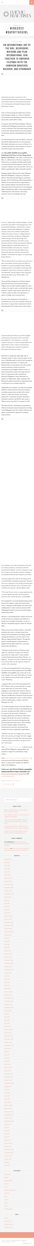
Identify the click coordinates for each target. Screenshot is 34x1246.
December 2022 (8, 998)
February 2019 (8, 1143)
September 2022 (9, 1007)
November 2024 (8, 925)
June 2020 (7, 1093)
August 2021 (7, 1048)
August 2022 (7, 1011)
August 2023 (7, 973)
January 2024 (8, 957)
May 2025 (7, 906)
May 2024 (7, 944)
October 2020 (8, 1080)
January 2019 (8, 1146)
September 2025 (9, 894)
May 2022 (7, 1020)
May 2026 (7, 868)
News (20, 41)
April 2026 (7, 872)
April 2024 (7, 947)
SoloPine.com (12, 1242)
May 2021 (7, 1058)
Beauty (6, 1177)
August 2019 (7, 1124)
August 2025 (7, 897)
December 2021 (8, 1036)
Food (5, 1187)
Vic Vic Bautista (15, 781)
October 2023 (8, 966)
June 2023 (7, 979)
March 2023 (7, 988)
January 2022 (8, 1033)
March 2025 (7, 913)
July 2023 (6, 976)
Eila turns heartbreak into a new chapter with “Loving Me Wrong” (15, 810)
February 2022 (8, 1029)
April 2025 (7, 910)
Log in (6, 1218)
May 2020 (7, 1096)
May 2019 (7, 1134)
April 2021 (7, 1061)
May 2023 (7, 982)
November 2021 (8, 1039)
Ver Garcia (7, 848)
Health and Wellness (10, 1190)
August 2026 (7, 859)
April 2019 (7, 1137)
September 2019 (9, 1121)
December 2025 (8, 884)
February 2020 (8, 1105)
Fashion (6, 1184)
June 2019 (7, 1130)
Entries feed (7, 1221)
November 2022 (8, 1001)
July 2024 (6, 938)
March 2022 (7, 1026)
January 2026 (8, 881)
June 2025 (7, 903)
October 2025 (8, 891)
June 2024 (7, 941)
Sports (6, 1199)
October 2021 (8, 1042)
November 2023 (8, 963)
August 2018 (7, 1159)
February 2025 (8, 916)
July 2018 (6, 1162)
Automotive (7, 1174)
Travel (6, 1206)
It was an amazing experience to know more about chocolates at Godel (16, 843)
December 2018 (8, 1149)
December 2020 (8, 1074)
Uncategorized (8, 1209)
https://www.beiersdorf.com (13, 747)
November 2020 (8, 1077)
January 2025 (8, 919)
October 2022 (8, 1004)
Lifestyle (15, 41)
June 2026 (7, 865)
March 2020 (7, 1102)
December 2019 (8, 1111)
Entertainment (8, 1180)
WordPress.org (8, 1227)
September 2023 (9, 969)
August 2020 (7, 1086)
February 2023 (8, 992)
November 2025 (8, 887)
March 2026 (7, 875)
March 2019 (7, 1140)
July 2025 (6, 900)
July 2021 (6, 1052)
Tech (5, 1203)
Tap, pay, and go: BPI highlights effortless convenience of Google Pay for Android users (16, 821)
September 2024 (9, 932)
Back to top (27, 1243)
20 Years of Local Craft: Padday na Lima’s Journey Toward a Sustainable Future (16, 832)
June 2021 (7, 1055)
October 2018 (8, 1156)
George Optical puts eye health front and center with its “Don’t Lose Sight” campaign (16, 827)
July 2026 (6, 862)
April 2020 (7, 1099)
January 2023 (8, 995)
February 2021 (8, 1067)
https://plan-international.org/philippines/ (17, 758)
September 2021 (9, 1045)
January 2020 (8, 1108)
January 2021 (8, 1070)
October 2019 (8, 1118)
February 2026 (8, 878)
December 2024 (8, 922)
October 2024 (8, 928)
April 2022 (7, 1023)
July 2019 (6, 1127)
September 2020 (9, 1083)
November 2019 (8, 1115)
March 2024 (7, 951)
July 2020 (6, 1089)
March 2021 (7, 1064)
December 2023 (8, 960)
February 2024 (8, 954)
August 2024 (7, 935)
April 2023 (7, 985)
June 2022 (7, 1017)
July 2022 (6, 1014)
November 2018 (8, 1153)
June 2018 (7, 1165)
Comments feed (8, 1224)
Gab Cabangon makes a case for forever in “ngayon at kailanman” (16, 815)
